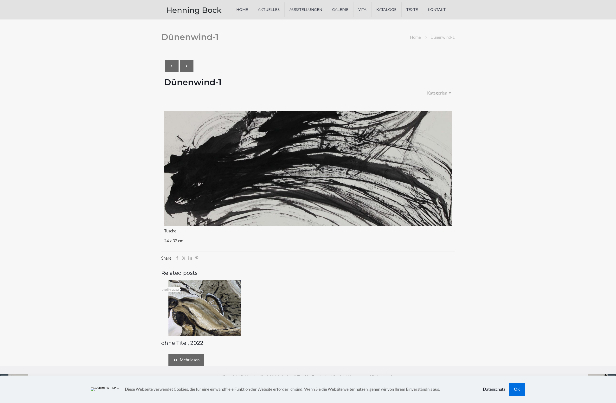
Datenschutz (494, 389)
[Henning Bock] (194, 9)
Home (415, 37)
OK (517, 389)
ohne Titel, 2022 (182, 343)
